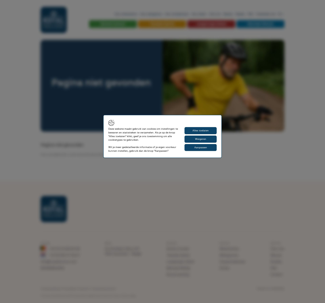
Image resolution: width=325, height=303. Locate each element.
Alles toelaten (200, 130)
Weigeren (200, 139)
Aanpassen (200, 147)
